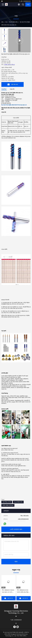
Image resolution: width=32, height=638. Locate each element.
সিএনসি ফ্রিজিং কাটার (13, 22)
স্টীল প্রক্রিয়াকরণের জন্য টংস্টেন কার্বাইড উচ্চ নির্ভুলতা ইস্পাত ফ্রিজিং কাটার (23, 591)
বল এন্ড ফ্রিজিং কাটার (18, 502)
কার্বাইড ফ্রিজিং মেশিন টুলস (8, 505)
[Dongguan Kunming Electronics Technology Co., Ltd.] (2, 1)
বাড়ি (2, 22)
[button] (5, 52)
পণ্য (6, 22)
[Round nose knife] (19, 40)
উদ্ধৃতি (28, 4)
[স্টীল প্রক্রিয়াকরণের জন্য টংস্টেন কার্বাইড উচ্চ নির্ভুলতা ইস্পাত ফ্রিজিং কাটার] (23, 581)
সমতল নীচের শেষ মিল (7, 502)
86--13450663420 (26, 1)
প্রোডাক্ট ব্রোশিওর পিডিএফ (9, 64)
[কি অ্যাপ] (5, 524)
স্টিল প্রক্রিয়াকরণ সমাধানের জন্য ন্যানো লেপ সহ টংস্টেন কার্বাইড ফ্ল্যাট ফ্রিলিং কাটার (8, 591)
